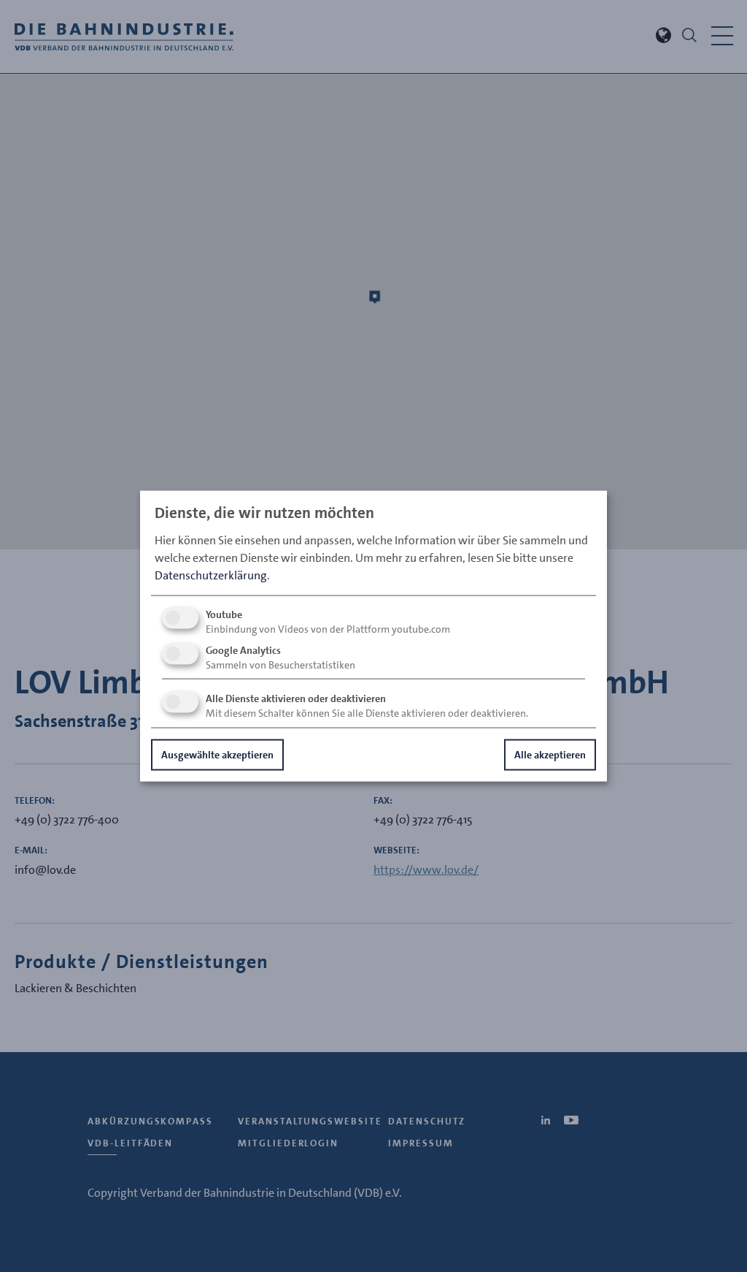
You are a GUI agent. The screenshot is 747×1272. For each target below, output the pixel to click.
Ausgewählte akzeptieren (217, 754)
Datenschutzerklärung (211, 574)
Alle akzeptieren (550, 754)
